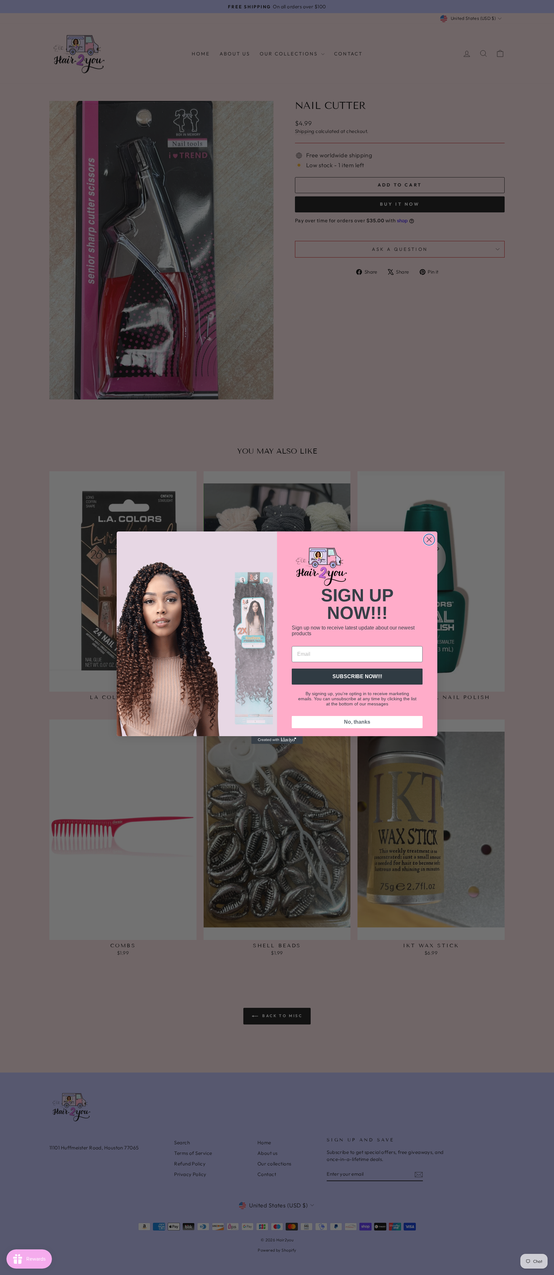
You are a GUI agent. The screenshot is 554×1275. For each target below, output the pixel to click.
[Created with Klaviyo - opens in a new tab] (277, 740)
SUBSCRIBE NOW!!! (357, 676)
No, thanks (357, 722)
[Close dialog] (429, 539)
